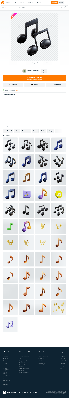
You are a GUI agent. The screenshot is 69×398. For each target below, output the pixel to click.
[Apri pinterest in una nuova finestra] (27, 392)
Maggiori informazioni (9, 94)
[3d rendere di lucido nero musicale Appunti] (10, 210)
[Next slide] (62, 131)
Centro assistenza (43, 356)
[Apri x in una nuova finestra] (33, 392)
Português (62, 361)
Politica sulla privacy (60, 392)
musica (35, 131)
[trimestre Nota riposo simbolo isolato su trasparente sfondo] (58, 242)
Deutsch (61, 363)
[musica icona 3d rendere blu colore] (10, 324)
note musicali (8, 131)
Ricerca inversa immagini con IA (6, 374)
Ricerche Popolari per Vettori (24, 365)
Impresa (5, 363)
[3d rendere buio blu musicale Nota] (10, 193)
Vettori (8, 3)
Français (61, 366)
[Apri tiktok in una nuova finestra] (30, 392)
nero (17, 131)
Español (61, 358)
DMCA (20, 358)
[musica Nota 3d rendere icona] (26, 193)
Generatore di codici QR (7, 383)
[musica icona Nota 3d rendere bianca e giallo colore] (58, 193)
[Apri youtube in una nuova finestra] (36, 392)
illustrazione (25, 131)
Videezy (5, 361)
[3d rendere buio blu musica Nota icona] (10, 177)
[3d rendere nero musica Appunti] (42, 145)
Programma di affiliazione (23, 361)
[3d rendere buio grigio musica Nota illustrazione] (42, 210)
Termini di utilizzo (49, 392)
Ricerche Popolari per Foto (24, 369)
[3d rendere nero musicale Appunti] (58, 210)
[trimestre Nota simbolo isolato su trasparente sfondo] (10, 259)
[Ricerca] (61, 7)
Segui (43, 72)
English (61, 356)
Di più (39, 3)
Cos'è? (16, 90)
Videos (22, 3)
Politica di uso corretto (58, 393)
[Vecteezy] (2, 2)
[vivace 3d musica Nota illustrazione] (42, 193)
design (51, 131)
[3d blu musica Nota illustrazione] (42, 177)
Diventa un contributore (42, 364)
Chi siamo (41, 361)
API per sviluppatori (6, 368)
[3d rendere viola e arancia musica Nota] (26, 226)
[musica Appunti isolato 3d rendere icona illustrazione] (10, 226)
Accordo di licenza (24, 356)
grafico (43, 131)
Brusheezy (6, 356)
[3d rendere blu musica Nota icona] (58, 145)
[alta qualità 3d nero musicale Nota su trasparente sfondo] (26, 210)
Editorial (30, 3)
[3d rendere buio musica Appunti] (26, 145)
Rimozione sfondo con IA (6, 379)
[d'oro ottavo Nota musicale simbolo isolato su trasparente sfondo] (26, 177)
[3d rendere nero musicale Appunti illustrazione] (10, 145)
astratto (58, 131)
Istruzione (5, 366)
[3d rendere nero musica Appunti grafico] (58, 177)
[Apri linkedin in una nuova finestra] (25, 392)
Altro (60, 368)
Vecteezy (5, 358)
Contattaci (41, 358)
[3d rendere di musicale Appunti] (10, 161)
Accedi (61, 2)
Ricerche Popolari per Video (24, 373)
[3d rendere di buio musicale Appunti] (58, 161)
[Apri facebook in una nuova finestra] (19, 392)
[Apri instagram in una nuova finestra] (22, 392)
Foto (15, 3)
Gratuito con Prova (34, 78)
